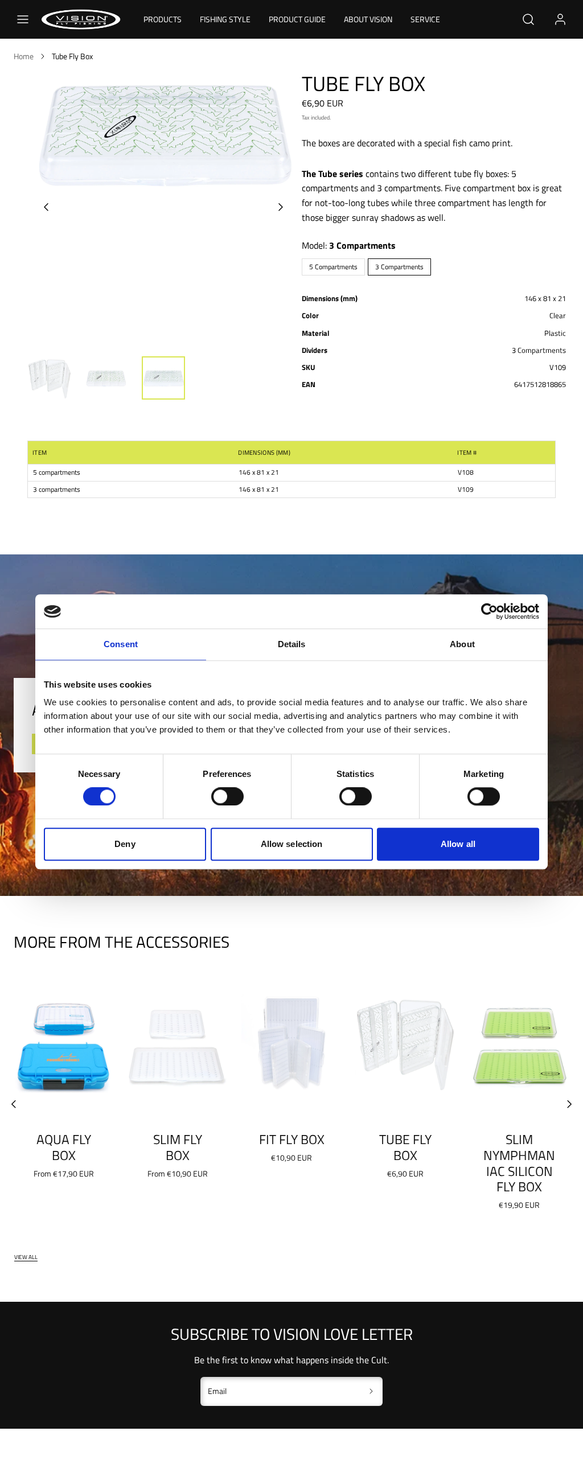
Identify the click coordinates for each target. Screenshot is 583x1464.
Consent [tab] (121, 644)
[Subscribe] (371, 1392)
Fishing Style (225, 19)
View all (26, 1256)
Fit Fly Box (292, 1139)
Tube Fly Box (405, 1147)
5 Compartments (333, 266)
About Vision (368, 19)
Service (425, 19)
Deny (124, 844)
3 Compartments (399, 266)
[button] (22, 19)
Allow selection (292, 844)
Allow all (458, 844)
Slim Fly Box (177, 1147)
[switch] (227, 796)
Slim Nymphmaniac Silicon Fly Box (519, 1162)
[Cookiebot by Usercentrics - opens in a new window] (489, 611)
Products (162, 19)
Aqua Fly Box (63, 1147)
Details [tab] (292, 644)
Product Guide (297, 19)
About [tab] (462, 644)
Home (24, 56)
